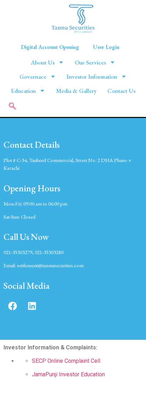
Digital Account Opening (50, 47)
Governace (32, 76)
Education (23, 91)
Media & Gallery (76, 91)
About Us (43, 62)
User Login (106, 47)
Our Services (90, 62)
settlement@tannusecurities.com (50, 265)
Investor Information (92, 76)
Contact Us (121, 91)
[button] (12, 107)
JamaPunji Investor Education (68, 374)
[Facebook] (12, 306)
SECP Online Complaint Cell (66, 361)
